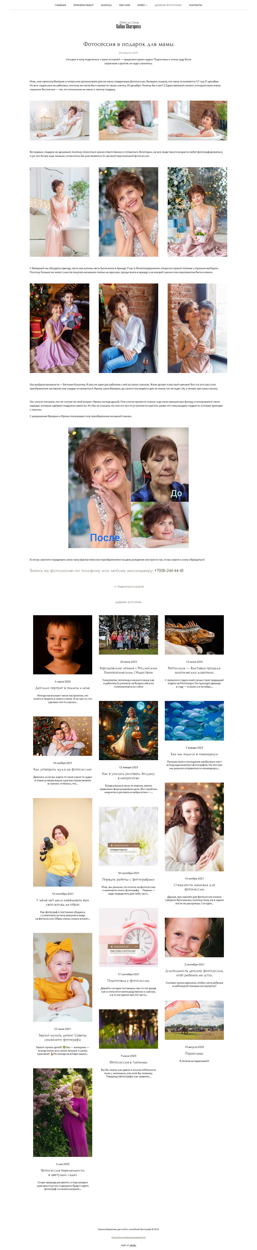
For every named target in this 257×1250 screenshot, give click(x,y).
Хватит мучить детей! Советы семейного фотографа (63, 1037)
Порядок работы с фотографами (128, 879)
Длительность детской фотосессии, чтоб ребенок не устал (194, 973)
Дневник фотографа (168, 5)
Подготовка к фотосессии (128, 980)
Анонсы (106, 5)
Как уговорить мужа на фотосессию (62, 769)
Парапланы (194, 1053)
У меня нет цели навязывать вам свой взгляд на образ (62, 902)
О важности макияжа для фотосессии (194, 887)
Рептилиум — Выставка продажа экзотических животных (194, 670)
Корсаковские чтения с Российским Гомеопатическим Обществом (128, 670)
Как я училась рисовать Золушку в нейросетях (128, 775)
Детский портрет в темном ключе (62, 688)
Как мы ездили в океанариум (194, 754)
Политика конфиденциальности (128, 1237)
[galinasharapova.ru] (128, 25)
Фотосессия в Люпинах (128, 1062)
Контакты (195, 5)
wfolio (133, 1245)
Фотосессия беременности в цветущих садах (62, 1172)
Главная (60, 5)
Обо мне (124, 5)
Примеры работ (83, 5)
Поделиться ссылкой (131, 586)
